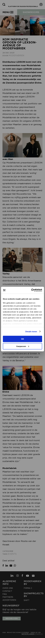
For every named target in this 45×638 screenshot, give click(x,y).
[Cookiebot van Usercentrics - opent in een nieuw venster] (31, 290)
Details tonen (31, 331)
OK (22, 339)
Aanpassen (21, 346)
